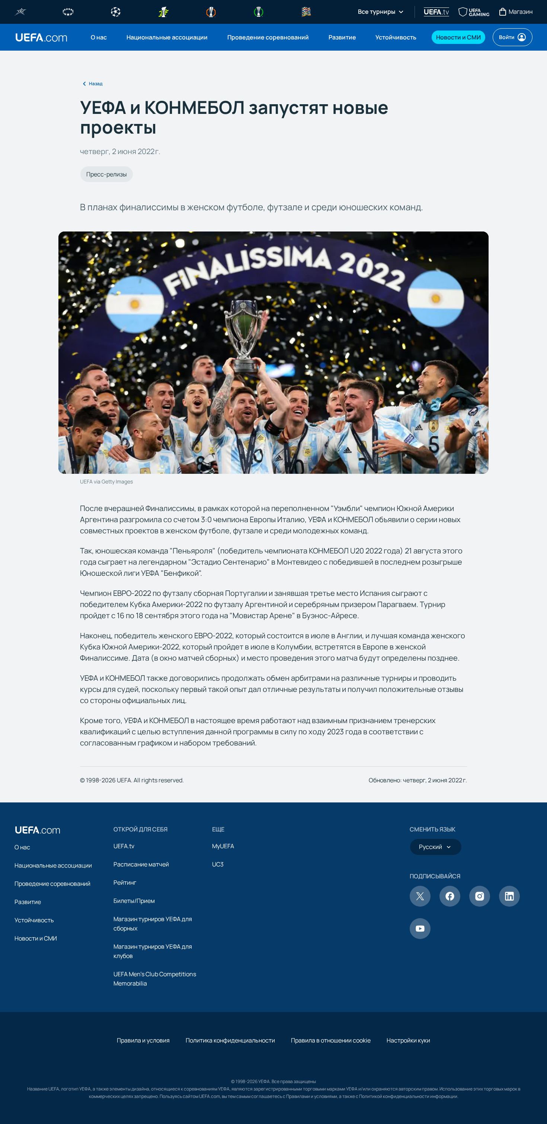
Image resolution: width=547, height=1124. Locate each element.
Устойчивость (34, 920)
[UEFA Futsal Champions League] (20, 11)
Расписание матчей (141, 864)
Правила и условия (143, 1040)
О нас (22, 847)
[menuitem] (99, 37)
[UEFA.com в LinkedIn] (509, 904)
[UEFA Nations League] (306, 11)
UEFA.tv (123, 846)
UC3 (218, 864)
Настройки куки (408, 1040)
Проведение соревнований (52, 883)
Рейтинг (124, 882)
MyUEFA (223, 846)
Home (41, 37)
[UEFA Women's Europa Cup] (163, 11)
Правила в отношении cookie (331, 1040)
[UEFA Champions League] (116, 11)
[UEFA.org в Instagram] (479, 904)
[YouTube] (420, 937)
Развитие (28, 902)
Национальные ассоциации (53, 865)
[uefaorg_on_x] (420, 904)
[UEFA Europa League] (211, 11)
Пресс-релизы (106, 174)
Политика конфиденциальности (230, 1040)
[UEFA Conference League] (259, 11)
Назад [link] (95, 83)
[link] (99, 37)
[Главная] (38, 830)
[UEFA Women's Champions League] (68, 11)
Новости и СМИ (36, 938)
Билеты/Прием (134, 901)
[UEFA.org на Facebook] (449, 904)
